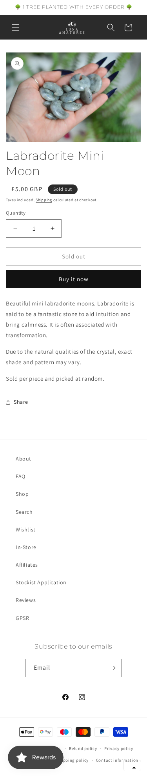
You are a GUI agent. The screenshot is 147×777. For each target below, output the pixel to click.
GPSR (22, 618)
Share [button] (21, 401)
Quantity (15, 213)
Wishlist (26, 529)
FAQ (20, 476)
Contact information (117, 760)
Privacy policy (118, 748)
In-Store (26, 547)
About (23, 458)
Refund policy (83, 748)
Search (24, 511)
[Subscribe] (112, 668)
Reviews (26, 600)
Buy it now (74, 279)
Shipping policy (72, 760)
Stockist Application (41, 582)
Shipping (44, 199)
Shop (22, 493)
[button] (15, 27)
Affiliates (27, 564)
